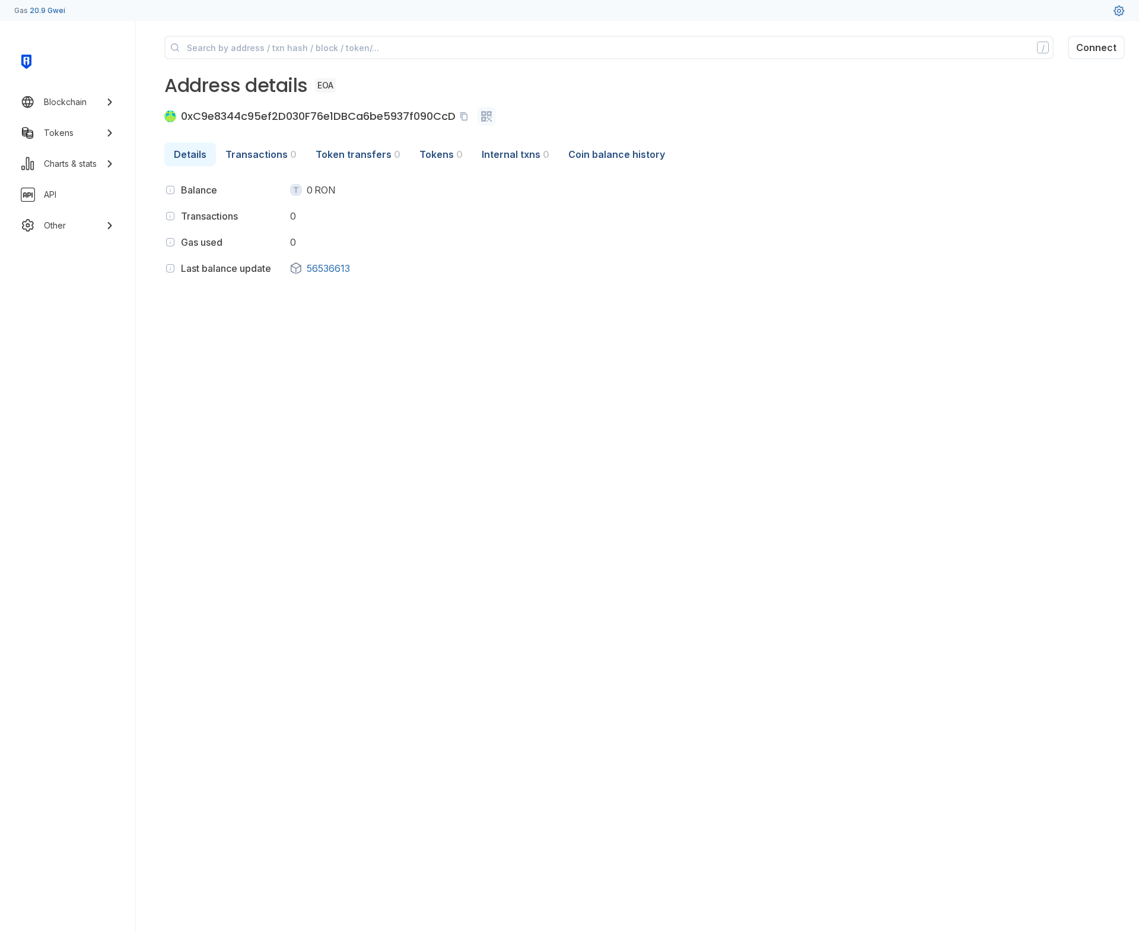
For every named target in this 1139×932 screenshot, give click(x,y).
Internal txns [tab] (515, 154)
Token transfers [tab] (358, 154)
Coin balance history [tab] (616, 154)
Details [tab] (190, 154)
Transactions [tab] (261, 154)
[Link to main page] (26, 62)
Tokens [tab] (441, 154)
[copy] (466, 116)
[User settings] (1119, 11)
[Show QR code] (486, 116)
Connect (1096, 47)
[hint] (170, 190)
